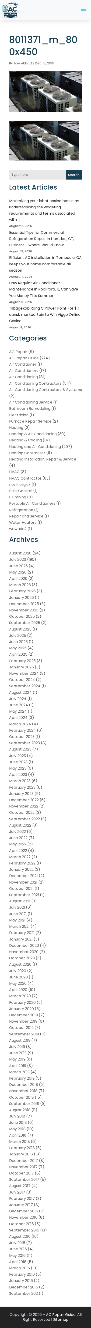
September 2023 (24, 743)
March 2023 (20, 781)
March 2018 (19, 1141)
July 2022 (17, 831)
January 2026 (21, 597)
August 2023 (20, 749)
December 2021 (23, 875)
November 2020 (23, 951)
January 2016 (21, 1280)
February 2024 (22, 730)
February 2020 (22, 1002)
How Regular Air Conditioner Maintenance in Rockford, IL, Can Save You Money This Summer (43, 289)
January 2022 (21, 869)
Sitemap (61, 1319)
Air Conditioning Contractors (35, 383)
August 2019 (19, 1040)
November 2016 (23, 1217)
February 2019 (22, 1078)
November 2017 (23, 1167)
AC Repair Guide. (61, 1314)
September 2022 (24, 819)
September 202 (23, 1293)
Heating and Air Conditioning (35, 446)
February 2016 (22, 1274)
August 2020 (20, 964)
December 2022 (24, 800)
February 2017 (22, 1198)
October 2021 (21, 888)
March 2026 (20, 584)
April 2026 (18, 578)
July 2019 (17, 1046)
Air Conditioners (23, 370)
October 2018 (21, 1097)
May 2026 (18, 572)
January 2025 (21, 667)
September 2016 (24, 1230)
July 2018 (17, 1116)
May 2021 (17, 920)
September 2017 (24, 1179)
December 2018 (23, 1084)
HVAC (14, 471)
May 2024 (18, 711)
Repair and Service (26, 516)
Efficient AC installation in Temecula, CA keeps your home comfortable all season (45, 264)
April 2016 (17, 1262)
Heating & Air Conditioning (33, 434)
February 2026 (22, 591)
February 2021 (22, 932)
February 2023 (22, 787)
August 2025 (20, 629)
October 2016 (21, 1224)
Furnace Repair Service (30, 421)
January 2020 (21, 1008)
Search (74, 175)
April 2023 (18, 774)
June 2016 (18, 1249)
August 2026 (20, 553)
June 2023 (18, 762)
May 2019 (17, 1059)
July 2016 (17, 1242)
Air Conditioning (23, 377)
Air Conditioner (22, 364)
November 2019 (23, 1021)
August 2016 (20, 1236)
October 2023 (22, 736)
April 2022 (18, 850)
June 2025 (18, 641)
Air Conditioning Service (30, 402)
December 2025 (24, 604)
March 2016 (19, 1268)
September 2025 (24, 622)
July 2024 (17, 698)
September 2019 (24, 1034)
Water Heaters (22, 522)
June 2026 (18, 566)
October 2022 (22, 812)
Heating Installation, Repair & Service (42, 459)
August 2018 (20, 1110)
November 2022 (23, 806)
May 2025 (18, 648)
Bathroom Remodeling (29, 408)
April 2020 (18, 989)
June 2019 (18, 1053)
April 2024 (18, 717)
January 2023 (21, 793)
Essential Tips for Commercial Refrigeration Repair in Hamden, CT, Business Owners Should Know (41, 239)
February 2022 (22, 863)
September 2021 (24, 895)
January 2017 (21, 1205)
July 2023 (17, 755)
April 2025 (18, 654)
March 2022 (20, 857)
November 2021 (23, 882)
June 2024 (18, 705)
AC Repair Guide (24, 358)
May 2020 (18, 983)
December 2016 (23, 1211)
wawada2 (18, 528)
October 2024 (22, 679)
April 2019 (17, 1065)
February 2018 (22, 1148)
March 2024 (20, 724)
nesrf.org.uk (20, 484)
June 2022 (18, 838)
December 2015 (23, 1287)
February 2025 (22, 661)
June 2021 (18, 914)
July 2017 (17, 1192)
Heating (16, 427)
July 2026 (17, 559)
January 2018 (21, 1154)
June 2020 (18, 977)
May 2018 (17, 1129)
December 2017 (23, 1160)
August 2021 (19, 901)
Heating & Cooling (25, 440)
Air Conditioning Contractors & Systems (45, 389)
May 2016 (17, 1255)
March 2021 (19, 926)
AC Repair (18, 351)
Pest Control (20, 491)
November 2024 (24, 673)
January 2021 (21, 939)
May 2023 (17, 768)
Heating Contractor (27, 453)
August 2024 (20, 692)
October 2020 (22, 958)
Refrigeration (21, 510)
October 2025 (22, 616)
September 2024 (24, 686)
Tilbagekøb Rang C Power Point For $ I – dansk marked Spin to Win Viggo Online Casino (45, 315)
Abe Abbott (23, 63)
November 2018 (23, 1091)
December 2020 (24, 945)
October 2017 (21, 1173)
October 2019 (21, 1027)
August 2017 (20, 1185)
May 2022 (17, 844)
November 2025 (23, 610)
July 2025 (17, 635)
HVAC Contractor (25, 478)
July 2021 (17, 907)
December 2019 (23, 1015)
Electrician (18, 415)
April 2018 (17, 1135)
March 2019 (19, 1072)
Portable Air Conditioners (32, 503)
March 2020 (20, 996)
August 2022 (20, 825)
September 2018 (24, 1103)
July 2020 (17, 971)
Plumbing (17, 497)
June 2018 (18, 1122)
